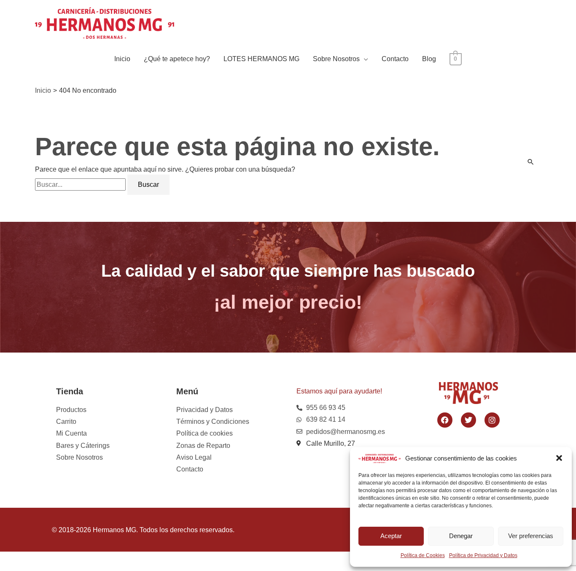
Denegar (461, 535)
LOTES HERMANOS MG (261, 58)
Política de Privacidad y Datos (483, 555)
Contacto (395, 58)
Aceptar (391, 535)
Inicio (122, 58)
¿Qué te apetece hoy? (177, 58)
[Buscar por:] (81, 184)
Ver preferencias (530, 535)
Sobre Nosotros (336, 58)
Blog (429, 58)
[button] (559, 458)
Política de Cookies (423, 555)
